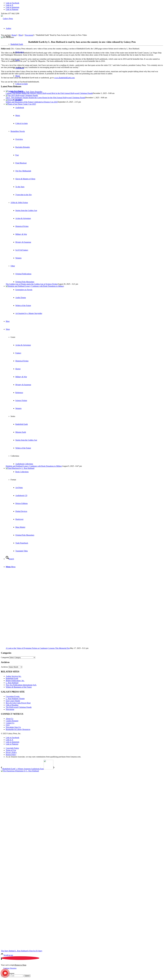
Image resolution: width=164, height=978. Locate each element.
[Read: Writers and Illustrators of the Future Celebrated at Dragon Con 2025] (13, 100)
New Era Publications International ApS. (21, 685)
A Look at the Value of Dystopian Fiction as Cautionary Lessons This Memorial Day (38, 648)
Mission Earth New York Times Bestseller (26, 92)
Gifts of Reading (12, 705)
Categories (5, 657)
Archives (4, 667)
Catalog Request (12, 721)
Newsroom (10, 709)
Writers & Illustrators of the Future (19, 687)
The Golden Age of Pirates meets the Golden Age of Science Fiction (32, 284)
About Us (9, 719)
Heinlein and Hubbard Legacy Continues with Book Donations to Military (34, 466)
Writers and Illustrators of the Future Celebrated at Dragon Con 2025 (32, 102)
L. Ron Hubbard (12, 683)
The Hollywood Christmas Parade (19, 707)
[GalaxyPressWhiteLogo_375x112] (7, 19)
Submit (27, 976)
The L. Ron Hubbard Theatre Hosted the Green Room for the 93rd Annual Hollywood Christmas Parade (45, 98)
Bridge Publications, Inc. (15, 681)
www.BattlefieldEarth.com (64, 78)
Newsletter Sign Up (13, 727)
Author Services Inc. (13, 676)
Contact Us (10, 723)
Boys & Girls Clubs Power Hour (18, 703)
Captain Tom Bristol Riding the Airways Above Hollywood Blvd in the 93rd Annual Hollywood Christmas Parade (49, 93)
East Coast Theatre (13, 701)
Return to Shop (20, 965)
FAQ (8, 725)
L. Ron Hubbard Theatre (15, 699)
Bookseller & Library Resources (18, 729)
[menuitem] (84, 748)
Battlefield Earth (17, 44)
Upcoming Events (12, 696)
